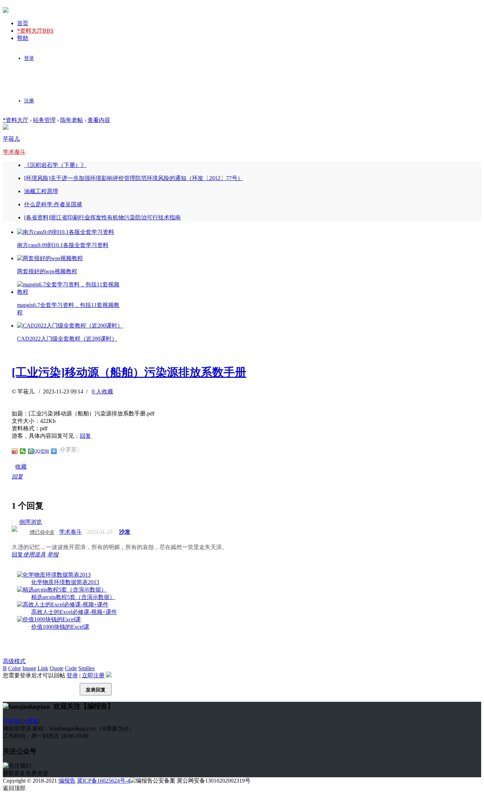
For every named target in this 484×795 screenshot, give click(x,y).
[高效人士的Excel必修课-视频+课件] (62, 604)
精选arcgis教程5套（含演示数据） (73, 597)
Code (71, 668)
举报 (52, 555)
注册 (29, 100)
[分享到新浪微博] (15, 451)
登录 (29, 58)
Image (29, 668)
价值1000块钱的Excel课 (60, 627)
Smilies (86, 668)
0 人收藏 (102, 391)
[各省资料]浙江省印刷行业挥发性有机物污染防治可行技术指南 (102, 217)
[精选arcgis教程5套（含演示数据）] (62, 590)
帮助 (22, 38)
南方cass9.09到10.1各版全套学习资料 (62, 245)
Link (43, 668)
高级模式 (14, 661)
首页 (22, 23)
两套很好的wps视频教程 (47, 271)
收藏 (21, 467)
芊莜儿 (11, 139)
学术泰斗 (14, 152)
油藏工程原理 (41, 191)
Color (14, 668)
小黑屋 (29, 721)
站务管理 (44, 120)
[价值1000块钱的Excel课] (49, 619)
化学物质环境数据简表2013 (65, 582)
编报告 (66, 781)
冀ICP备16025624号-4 (103, 781)
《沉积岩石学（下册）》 (55, 165)
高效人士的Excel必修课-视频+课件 (74, 612)
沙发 (124, 532)
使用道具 (34, 555)
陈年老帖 (71, 120)
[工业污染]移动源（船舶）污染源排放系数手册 (129, 372)
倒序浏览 (30, 522)
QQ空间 (41, 451)
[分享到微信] (23, 451)
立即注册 (93, 675)
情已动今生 (41, 532)
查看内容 (99, 120)
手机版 (11, 721)
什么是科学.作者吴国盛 (53, 204)
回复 (85, 436)
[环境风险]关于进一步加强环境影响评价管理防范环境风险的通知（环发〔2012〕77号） (133, 178)
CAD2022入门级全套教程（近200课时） (67, 339)
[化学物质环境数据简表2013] (54, 575)
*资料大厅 (35, 31)
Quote (56, 668)
